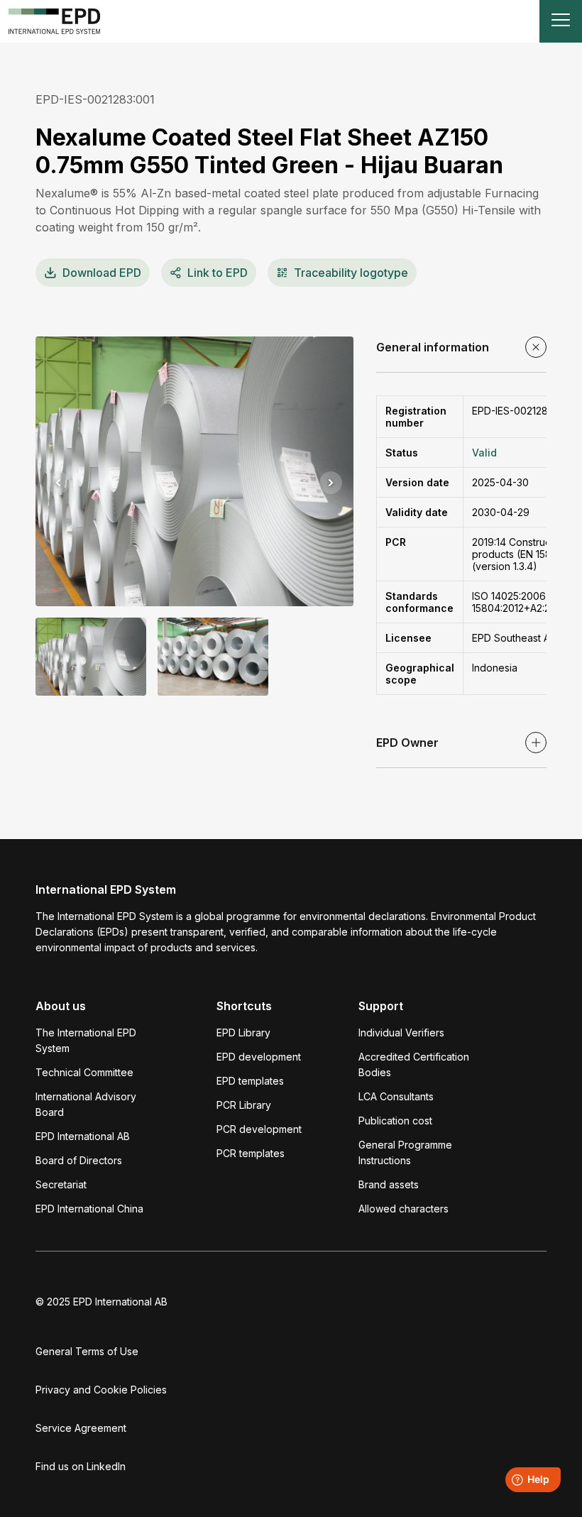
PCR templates (250, 1153)
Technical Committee (84, 1072)
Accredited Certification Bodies (413, 1064)
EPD (101, 272)
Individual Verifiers (401, 1032)
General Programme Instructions (405, 1152)
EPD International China (89, 1209)
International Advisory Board (85, 1104)
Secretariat (61, 1184)
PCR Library (243, 1105)
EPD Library (243, 1032)
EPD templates (250, 1081)
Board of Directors (78, 1160)
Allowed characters (403, 1209)
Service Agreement (80, 1428)
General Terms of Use (86, 1351)
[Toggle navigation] (560, 21)
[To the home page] (55, 21)
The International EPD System (85, 1040)
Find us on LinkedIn (80, 1466)
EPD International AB (82, 1136)
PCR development (259, 1129)
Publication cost (395, 1121)
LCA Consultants (396, 1096)
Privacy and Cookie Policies (101, 1390)
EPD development (258, 1057)
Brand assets (388, 1184)
